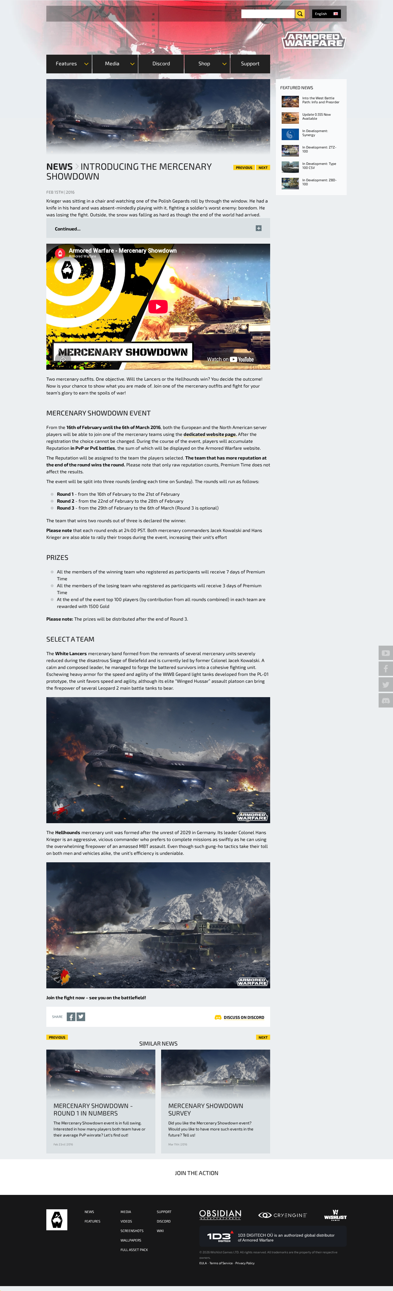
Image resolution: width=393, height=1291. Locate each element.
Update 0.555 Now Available (316, 116)
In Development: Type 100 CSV (319, 165)
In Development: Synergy (315, 133)
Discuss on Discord (244, 1017)
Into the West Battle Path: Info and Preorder (320, 100)
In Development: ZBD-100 (319, 182)
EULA (203, 1263)
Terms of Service (221, 1263)
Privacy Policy (245, 1263)
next (263, 167)
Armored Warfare (56, 1219)
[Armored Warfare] (314, 40)
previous (244, 167)
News (59, 166)
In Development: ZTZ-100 (319, 149)
